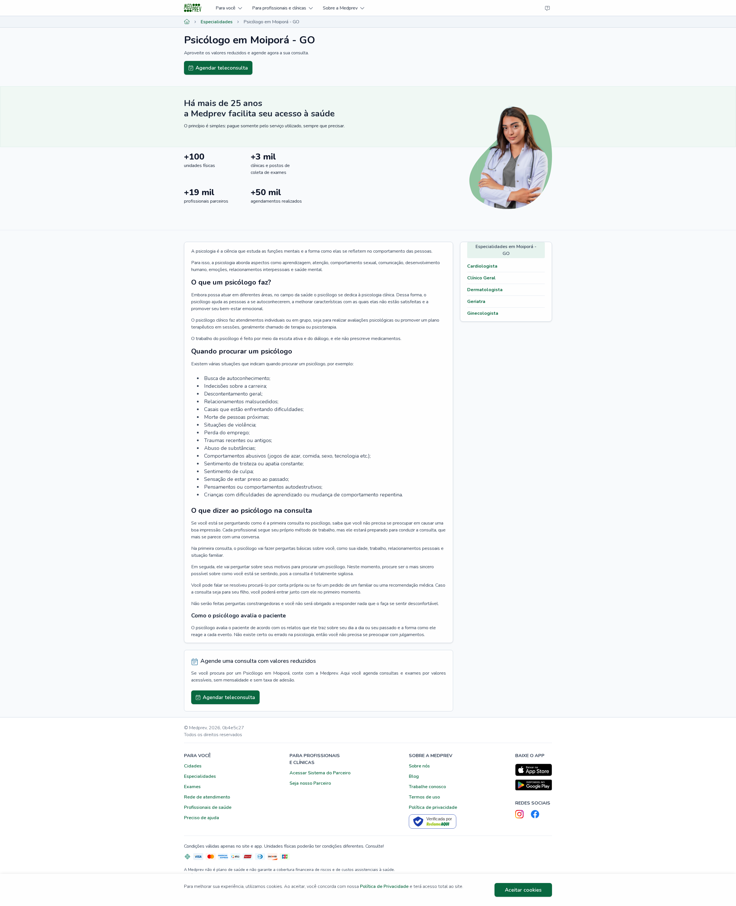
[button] (228, 8)
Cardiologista (482, 266)
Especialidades (217, 22)
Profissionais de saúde (207, 807)
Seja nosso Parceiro (310, 783)
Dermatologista (485, 290)
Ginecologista (482, 313)
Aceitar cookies (523, 889)
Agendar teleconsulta (221, 67)
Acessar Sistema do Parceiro (320, 773)
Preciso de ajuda (201, 818)
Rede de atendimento (207, 797)
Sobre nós (419, 766)
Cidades (193, 766)
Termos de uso (424, 797)
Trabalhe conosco (427, 787)
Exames (192, 787)
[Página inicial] (187, 22)
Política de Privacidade (384, 886)
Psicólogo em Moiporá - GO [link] (271, 22)
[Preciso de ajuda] (547, 8)
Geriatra (476, 301)
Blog (414, 776)
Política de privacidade (433, 807)
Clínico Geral (481, 278)
